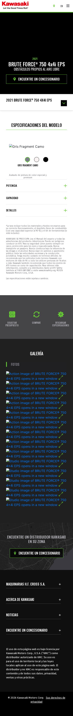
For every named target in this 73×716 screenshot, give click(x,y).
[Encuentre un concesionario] (55, 5)
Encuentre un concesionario (39, 553)
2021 (35, 59)
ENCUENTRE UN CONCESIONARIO (38, 79)
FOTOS (15, 364)
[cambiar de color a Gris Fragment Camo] (27, 159)
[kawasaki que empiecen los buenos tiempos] (26, 6)
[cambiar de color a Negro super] (45, 159)
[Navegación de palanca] (68, 6)
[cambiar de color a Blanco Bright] (36, 159)
